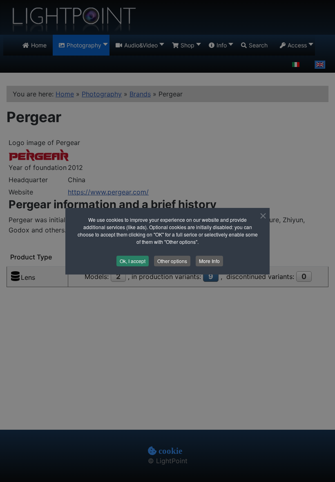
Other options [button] (172, 260)
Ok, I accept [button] (132, 260)
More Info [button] (209, 260)
